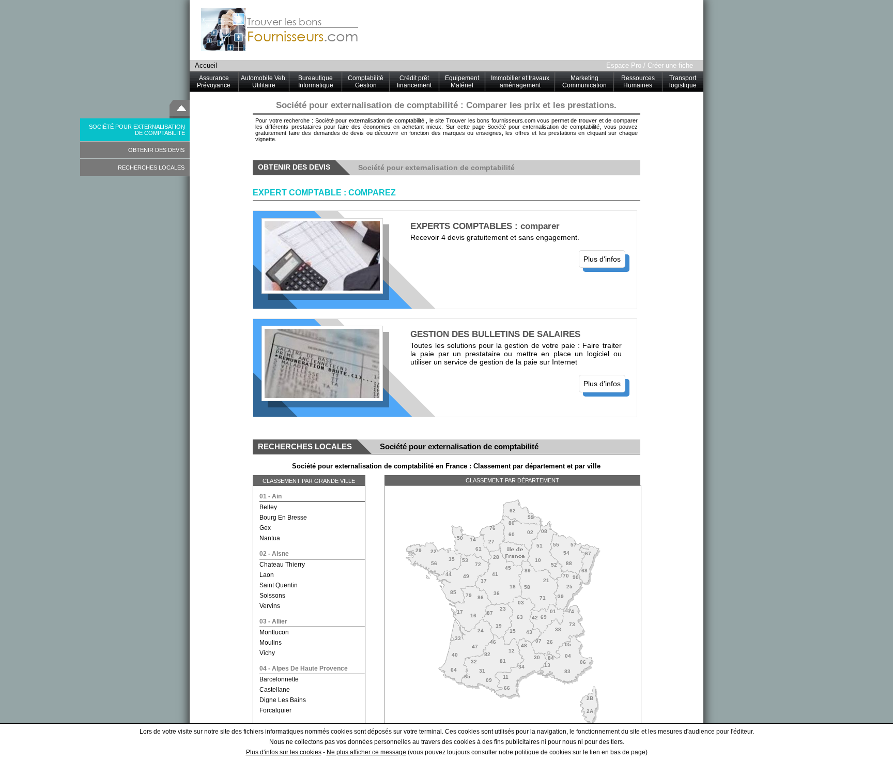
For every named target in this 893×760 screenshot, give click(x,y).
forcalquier (275, 710)
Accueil (206, 65)
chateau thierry (282, 564)
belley (268, 507)
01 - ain (270, 496)
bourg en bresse (283, 517)
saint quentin (278, 585)
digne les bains (282, 700)
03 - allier (273, 621)
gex (265, 527)
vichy (267, 653)
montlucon (274, 632)
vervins (269, 606)
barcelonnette (279, 679)
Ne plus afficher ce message (366, 752)
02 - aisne (274, 553)
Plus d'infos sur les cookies (283, 752)
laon (266, 575)
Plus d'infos (602, 259)
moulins (270, 642)
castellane (274, 689)
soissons (272, 595)
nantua (269, 538)
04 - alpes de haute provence (303, 668)
